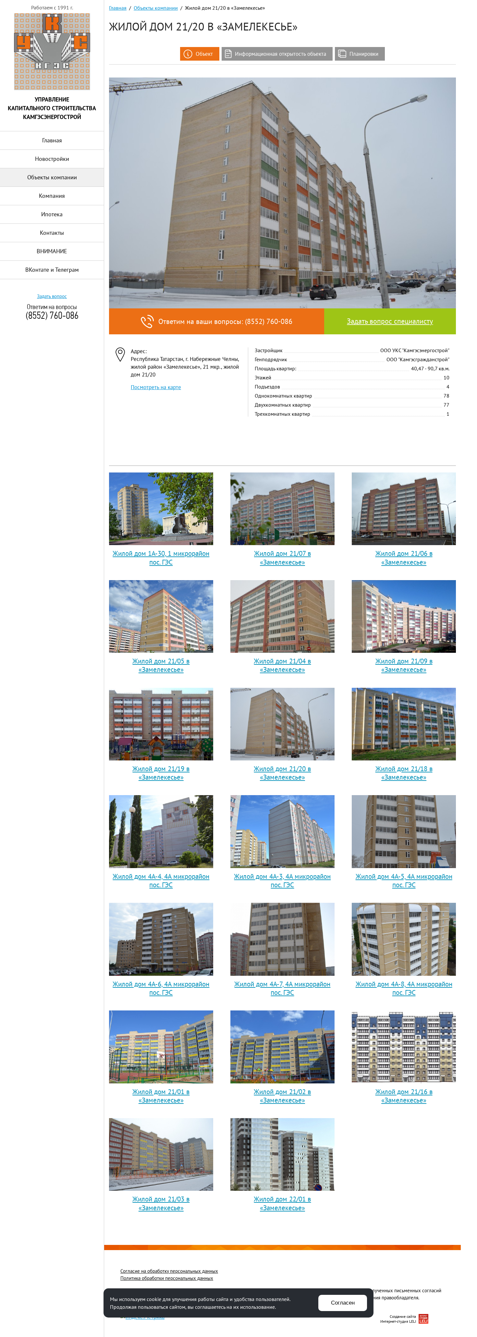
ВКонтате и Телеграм (52, 269)
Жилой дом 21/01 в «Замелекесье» (161, 1096)
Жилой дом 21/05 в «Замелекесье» (161, 666)
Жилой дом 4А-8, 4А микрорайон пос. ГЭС (404, 989)
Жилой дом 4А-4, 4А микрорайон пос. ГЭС (161, 881)
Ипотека (52, 214)
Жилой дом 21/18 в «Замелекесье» (404, 773)
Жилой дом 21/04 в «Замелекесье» (282, 666)
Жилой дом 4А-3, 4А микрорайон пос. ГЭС (282, 881)
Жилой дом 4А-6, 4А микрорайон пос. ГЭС (161, 989)
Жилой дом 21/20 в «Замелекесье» (282, 773)
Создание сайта (403, 1316)
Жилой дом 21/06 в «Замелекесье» (404, 558)
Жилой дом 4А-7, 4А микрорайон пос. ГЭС (282, 989)
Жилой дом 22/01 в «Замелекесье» (282, 1204)
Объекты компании (52, 177)
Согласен (343, 1303)
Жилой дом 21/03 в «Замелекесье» (161, 1204)
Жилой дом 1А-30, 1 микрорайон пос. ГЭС (161, 558)
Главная (52, 140)
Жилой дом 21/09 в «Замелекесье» (404, 666)
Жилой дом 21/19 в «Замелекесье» (161, 773)
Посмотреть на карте (156, 387)
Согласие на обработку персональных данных (169, 1271)
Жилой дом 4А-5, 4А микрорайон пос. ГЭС (404, 881)
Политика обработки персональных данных (166, 1278)
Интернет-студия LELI (398, 1321)
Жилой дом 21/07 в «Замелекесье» (282, 558)
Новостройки (52, 158)
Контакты (52, 232)
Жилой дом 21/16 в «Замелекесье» (404, 1096)
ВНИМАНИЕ (52, 251)
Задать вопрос (52, 296)
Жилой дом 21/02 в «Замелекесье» (282, 1096)
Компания (52, 195)
